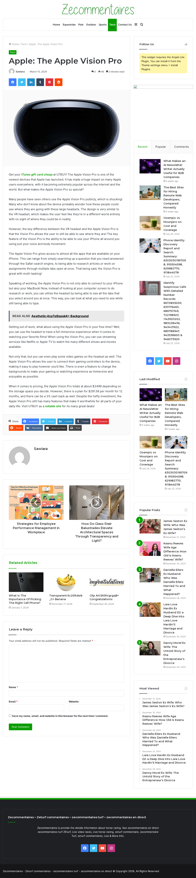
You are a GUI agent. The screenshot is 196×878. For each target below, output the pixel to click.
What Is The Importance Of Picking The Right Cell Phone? (25, 599)
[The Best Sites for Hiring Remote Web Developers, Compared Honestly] (150, 192)
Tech (112, 24)
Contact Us (125, 24)
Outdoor (91, 24)
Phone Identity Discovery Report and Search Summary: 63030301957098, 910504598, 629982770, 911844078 (174, 256)
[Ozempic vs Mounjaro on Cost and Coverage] (150, 223)
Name (13, 687)
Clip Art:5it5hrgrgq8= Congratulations (104, 597)
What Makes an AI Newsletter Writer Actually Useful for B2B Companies (174, 169)
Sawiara (20, 71)
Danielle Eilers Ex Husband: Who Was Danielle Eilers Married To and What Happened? (174, 582)
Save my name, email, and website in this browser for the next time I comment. (60, 715)
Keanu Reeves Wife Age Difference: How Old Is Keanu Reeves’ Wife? (174, 551)
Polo (80, 24)
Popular (160, 147)
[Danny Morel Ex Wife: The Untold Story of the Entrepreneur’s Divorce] (150, 648)
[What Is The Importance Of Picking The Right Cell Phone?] (26, 582)
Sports (103, 24)
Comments (181, 147)
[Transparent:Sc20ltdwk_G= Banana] (66, 582)
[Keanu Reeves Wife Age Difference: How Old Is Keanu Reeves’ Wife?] (150, 549)
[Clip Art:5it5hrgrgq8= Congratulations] (107, 582)
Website (74, 701)
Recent (142, 147)
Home (56, 24)
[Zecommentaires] (98, 9)
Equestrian (69, 24)
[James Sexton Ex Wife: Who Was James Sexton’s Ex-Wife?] (150, 526)
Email (13, 701)
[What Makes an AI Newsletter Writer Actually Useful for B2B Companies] (150, 166)
